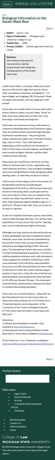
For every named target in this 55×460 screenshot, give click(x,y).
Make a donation (18, 426)
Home (4, 14)
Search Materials (22, 397)
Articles (18, 400)
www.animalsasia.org (24, 326)
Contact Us (15, 423)
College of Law (43, 446)
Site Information (18, 419)
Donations (19, 410)
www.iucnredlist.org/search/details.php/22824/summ (28, 343)
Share (49, 28)
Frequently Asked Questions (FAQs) (26, 405)
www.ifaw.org (46, 333)
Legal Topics (20, 393)
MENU (7, 4)
